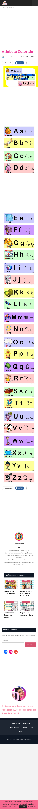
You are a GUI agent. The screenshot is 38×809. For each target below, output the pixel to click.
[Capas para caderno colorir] (27, 606)
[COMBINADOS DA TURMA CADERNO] (27, 584)
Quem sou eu (28, 727)
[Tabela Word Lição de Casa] (11, 584)
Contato (20, 731)
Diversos (10, 580)
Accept (23, 807)
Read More (32, 807)
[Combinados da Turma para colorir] (11, 606)
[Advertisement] (19, 28)
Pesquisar (5, 641)
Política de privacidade (20, 723)
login (16, 635)
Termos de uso (13, 727)
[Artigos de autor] (19, 536)
